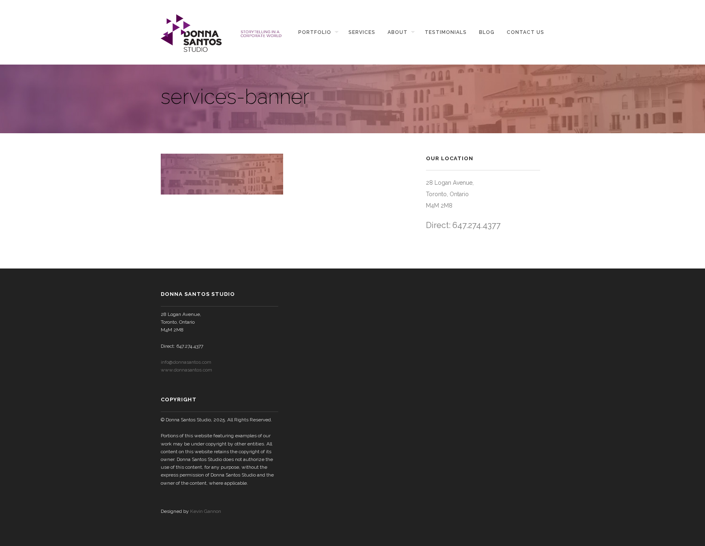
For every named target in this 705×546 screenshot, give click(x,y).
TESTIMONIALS (446, 32)
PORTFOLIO (314, 32)
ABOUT (398, 32)
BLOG (486, 32)
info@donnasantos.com (186, 362)
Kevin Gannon (205, 511)
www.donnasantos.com (186, 370)
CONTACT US (525, 32)
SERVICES (361, 32)
